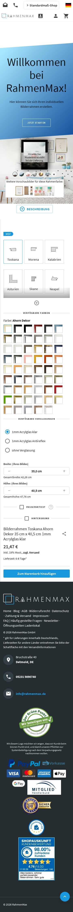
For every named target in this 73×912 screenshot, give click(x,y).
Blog (16, 611)
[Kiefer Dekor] (28, 389)
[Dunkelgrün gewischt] (18, 359)
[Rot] (58, 389)
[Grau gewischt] (18, 339)
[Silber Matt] (48, 339)
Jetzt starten (36, 122)
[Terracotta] (58, 359)
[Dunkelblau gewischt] (58, 349)
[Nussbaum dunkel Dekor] (7, 379)
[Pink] (28, 359)
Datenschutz (60, 611)
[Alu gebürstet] (28, 339)
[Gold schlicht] (38, 349)
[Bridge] (34, 174)
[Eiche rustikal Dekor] (38, 369)
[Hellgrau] (18, 409)
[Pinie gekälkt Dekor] (38, 389)
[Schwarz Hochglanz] (28, 328)
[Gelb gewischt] (38, 359)
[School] (47, 174)
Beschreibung (38, 209)
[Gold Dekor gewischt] (7, 409)
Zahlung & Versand (18, 616)
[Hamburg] (41, 174)
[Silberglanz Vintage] (7, 389)
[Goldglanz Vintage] (18, 399)
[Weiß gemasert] (18, 349)
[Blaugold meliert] (48, 349)
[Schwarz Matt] (18, 328)
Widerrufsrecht (39, 611)
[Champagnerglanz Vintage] (28, 399)
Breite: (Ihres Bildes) (15, 464)
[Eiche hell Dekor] (28, 369)
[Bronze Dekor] (18, 389)
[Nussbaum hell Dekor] (58, 369)
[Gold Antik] (58, 379)
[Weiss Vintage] (48, 409)
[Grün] (7, 399)
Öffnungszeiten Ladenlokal (21, 625)
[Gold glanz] (7, 339)
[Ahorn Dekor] (7, 328)
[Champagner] (48, 379)
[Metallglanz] (28, 349)
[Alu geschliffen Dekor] (18, 379)
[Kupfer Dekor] (48, 389)
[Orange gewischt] (48, 359)
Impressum (40, 616)
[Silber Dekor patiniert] (28, 409)
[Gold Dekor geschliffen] (58, 399)
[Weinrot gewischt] (38, 328)
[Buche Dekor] (18, 369)
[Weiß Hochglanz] (7, 349)
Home (7, 611)
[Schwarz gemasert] (48, 328)
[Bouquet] (28, 174)
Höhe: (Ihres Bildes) (15, 483)
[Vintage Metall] (28, 379)
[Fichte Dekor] (48, 399)
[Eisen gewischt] (38, 379)
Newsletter (51, 621)
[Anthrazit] (38, 339)
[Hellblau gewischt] (58, 328)
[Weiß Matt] (58, 339)
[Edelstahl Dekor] (38, 399)
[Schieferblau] (7, 359)
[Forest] (21, 174)
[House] (15, 174)
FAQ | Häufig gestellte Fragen (22, 621)
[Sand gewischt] (7, 369)
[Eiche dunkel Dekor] (48, 369)
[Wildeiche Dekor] (38, 409)
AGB (24, 611)
